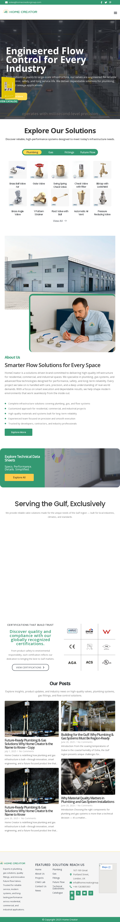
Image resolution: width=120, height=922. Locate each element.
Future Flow (58, 882)
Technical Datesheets (58, 887)
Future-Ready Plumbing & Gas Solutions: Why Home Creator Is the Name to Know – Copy (29, 743)
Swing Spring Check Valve (60, 185)
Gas (54, 873)
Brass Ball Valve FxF (18, 185)
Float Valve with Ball (60, 213)
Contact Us (40, 886)
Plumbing (57, 869)
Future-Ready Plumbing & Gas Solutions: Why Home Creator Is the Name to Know (29, 811)
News (38, 890)
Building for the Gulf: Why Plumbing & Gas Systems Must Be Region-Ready (87, 736)
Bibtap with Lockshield (102, 185)
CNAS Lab (40, 882)
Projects (39, 877)
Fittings (56, 877)
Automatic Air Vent (81, 213)
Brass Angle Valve (18, 213)
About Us (40, 873)
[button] (115, 12)
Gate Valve (39, 183)
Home (38, 869)
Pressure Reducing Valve (102, 213)
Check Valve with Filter (81, 185)
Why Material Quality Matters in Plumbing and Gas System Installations (87, 800)
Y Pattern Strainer (39, 213)
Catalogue (57, 892)
